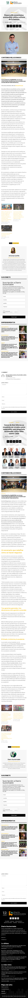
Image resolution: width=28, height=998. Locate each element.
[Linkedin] (20, 26)
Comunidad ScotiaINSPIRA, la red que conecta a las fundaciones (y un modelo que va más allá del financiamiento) (13, 81)
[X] (11, 26)
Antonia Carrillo (8, 22)
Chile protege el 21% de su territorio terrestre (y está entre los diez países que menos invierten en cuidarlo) (13, 973)
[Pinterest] (14, 26)
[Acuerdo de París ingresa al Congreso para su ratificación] (6, 228)
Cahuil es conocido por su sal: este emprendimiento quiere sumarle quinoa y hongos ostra (9, 330)
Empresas (3, 78)
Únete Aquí (14, 317)
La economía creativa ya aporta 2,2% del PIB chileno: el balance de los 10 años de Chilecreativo (9, 338)
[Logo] (14, 2)
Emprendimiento (5, 326)
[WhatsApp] (17, 26)
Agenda (3, 342)
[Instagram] (13, 918)
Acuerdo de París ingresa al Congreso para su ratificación (6, 234)
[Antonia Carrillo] (14, 250)
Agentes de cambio (5, 969)
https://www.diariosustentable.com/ (14, 257)
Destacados (4, 948)
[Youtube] (18, 918)
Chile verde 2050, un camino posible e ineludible (20, 367)
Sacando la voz (14, 12)
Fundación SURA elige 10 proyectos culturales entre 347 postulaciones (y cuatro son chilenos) (13, 946)
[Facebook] (8, 26)
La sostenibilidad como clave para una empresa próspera (7, 367)
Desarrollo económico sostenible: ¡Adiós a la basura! (16, 375)
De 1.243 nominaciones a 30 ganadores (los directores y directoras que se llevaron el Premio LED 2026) (14, 978)
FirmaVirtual (19, 85)
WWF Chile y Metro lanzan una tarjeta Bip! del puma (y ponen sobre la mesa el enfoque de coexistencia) (13, 967)
